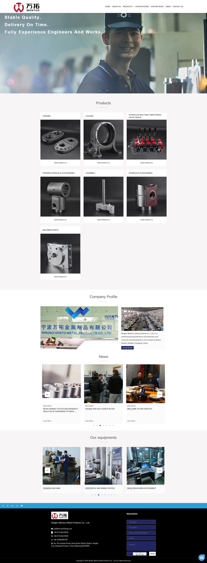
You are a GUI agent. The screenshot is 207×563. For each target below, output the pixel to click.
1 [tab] (94, 425)
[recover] (201, 557)
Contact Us (178, 6)
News (168, 6)
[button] (5, 50)
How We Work (157, 6)
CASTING (90, 116)
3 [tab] (100, 425)
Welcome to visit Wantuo (139, 409)
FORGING (47, 116)
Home (107, 6)
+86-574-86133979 (61, 532)
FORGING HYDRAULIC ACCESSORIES (59, 173)
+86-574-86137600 (61, 536)
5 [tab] (107, 425)
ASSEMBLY (90, 173)
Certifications (142, 6)
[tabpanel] (61, 394)
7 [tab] (113, 425)
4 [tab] (103, 425)
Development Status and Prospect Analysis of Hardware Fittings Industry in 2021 (60, 411)
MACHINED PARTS (50, 230)
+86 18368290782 (60, 540)
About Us (116, 6)
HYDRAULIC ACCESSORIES (140, 173)
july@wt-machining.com (63, 529)
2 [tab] (97, 425)
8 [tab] (115, 495)
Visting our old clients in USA (100, 409)
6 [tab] (110, 425)
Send (152, 554)
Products (127, 6)
